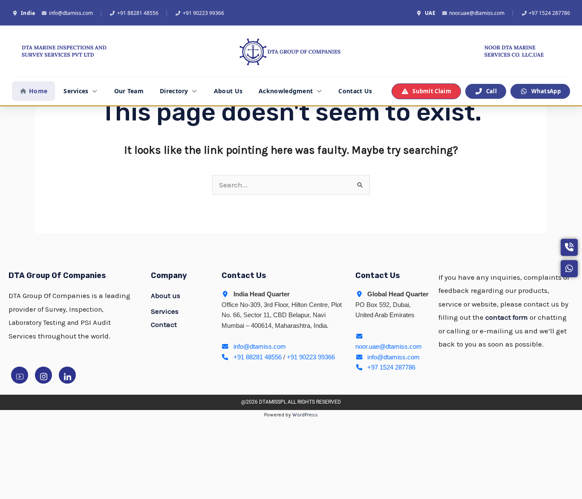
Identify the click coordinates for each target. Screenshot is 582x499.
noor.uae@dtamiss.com (476, 13)
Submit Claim (431, 91)
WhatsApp (546, 91)
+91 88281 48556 (137, 13)
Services (75, 91)
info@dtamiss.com (71, 13)
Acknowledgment (286, 91)
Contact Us (355, 91)
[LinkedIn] (67, 375)
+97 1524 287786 (549, 13)
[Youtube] (19, 375)
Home (38, 91)
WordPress (305, 415)
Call (491, 91)
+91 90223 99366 (203, 13)
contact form (506, 317)
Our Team (129, 91)
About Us (228, 91)
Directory (174, 91)
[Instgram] (43, 375)
